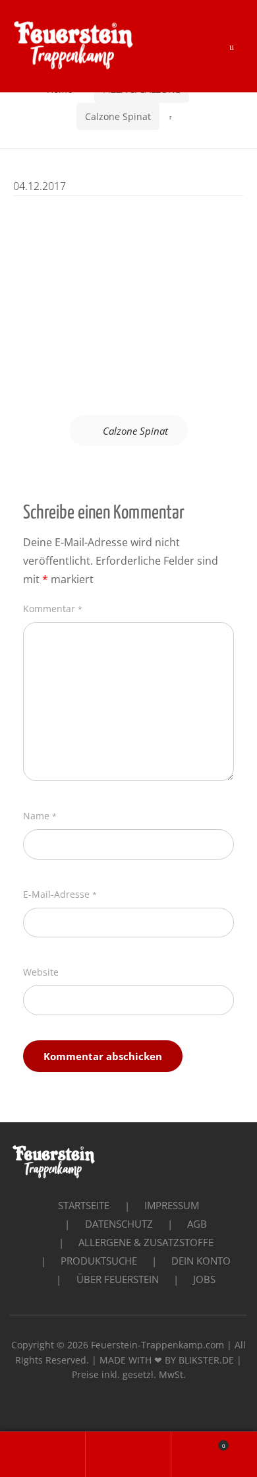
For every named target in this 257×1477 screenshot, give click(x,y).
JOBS (204, 1279)
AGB (197, 1223)
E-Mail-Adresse (60, 894)
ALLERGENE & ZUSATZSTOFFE (146, 1242)
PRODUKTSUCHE (99, 1260)
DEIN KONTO (201, 1260)
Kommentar (52, 608)
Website (41, 972)
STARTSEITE (83, 1205)
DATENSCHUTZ (119, 1223)
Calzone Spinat (118, 116)
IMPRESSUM (171, 1205)
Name (40, 815)
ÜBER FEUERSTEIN (117, 1279)
